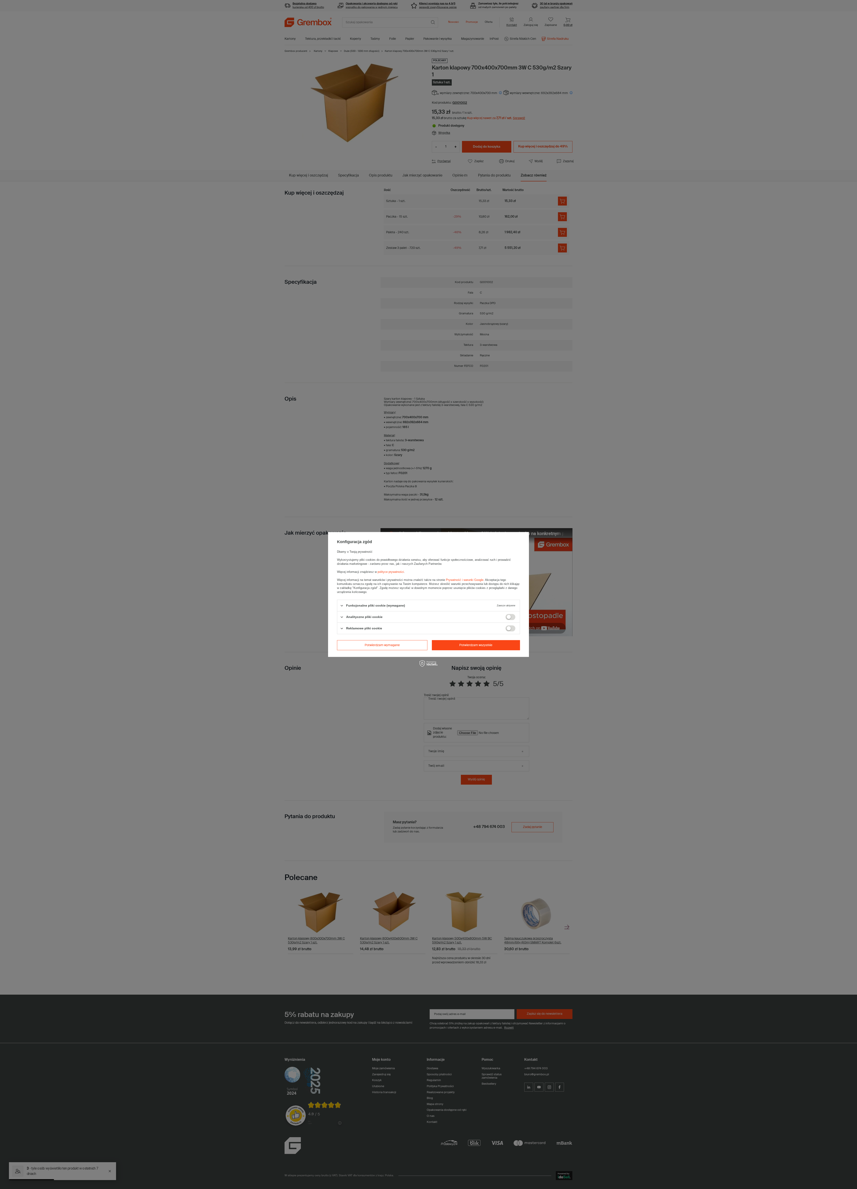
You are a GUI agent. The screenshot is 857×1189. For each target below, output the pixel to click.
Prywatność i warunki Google (464, 580)
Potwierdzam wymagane (382, 645)
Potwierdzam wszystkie (475, 645)
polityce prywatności (391, 571)
